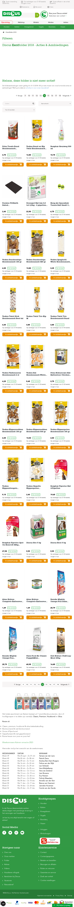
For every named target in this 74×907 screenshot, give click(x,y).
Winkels (36, 22)
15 (48, 96)
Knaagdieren (45, 811)
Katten (42, 807)
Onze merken (9, 856)
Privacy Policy (59, 895)
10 (29, 96)
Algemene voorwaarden (44, 895)
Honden (43, 803)
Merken (51, 22)
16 (52, 96)
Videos (7, 868)
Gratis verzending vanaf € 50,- (9, 2)
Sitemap (69, 895)
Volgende (66, 96)
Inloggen (43, 829)
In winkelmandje (11, 164)
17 (56, 96)
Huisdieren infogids (11, 872)
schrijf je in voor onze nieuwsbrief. (37, 88)
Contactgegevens (47, 856)
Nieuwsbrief (8, 884)
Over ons (7, 852)
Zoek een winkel (46, 876)
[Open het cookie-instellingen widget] (3, 903)
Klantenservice (25, 7)
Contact (43, 852)
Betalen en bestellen (48, 860)
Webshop (21, 22)
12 (37, 96)
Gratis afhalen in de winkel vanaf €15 (60, 2)
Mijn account (38, 7)
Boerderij (43, 819)
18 (60, 96)
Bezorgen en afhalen (48, 864)
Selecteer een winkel (57, 16)
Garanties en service (48, 872)
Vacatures (8, 880)
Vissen (42, 823)
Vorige (20, 96)
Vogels (43, 815)
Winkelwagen (45, 833)
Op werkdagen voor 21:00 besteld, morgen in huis (33, 2)
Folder (6, 860)
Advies (65, 22)
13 (40, 96)
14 (44, 96)
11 (33, 96)
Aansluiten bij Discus (12, 876)
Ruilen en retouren (47, 868)
